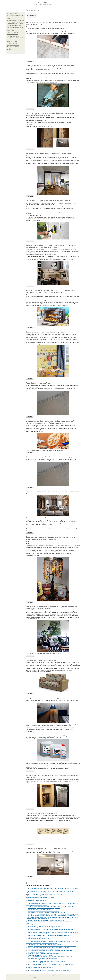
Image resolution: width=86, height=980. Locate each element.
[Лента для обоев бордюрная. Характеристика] (53, 832)
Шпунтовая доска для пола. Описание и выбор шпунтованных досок (43, 896)
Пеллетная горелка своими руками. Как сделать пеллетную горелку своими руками (15, 29)
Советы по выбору (31, 15)
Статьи (48, 7)
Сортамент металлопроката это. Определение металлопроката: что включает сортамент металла (50, 964)
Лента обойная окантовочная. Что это (38, 383)
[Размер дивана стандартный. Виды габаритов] (53, 682)
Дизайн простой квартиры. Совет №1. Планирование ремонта (47, 849)
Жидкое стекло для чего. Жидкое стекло (37, 959)
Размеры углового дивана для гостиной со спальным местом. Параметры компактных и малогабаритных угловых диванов (51, 246)
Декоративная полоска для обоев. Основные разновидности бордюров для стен (53, 457)
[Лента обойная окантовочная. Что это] (53, 403)
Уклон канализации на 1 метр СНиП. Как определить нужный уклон (43, 911)
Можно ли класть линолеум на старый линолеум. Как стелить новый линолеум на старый (48, 966)
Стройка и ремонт (43, 2)
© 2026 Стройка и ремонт (11, 975)
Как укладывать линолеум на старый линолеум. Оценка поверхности (44, 949)
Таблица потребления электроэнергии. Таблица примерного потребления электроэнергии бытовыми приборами (13, 46)
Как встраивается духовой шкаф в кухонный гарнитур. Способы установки (15, 17)
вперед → (36, 881)
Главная (36, 7)
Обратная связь (55, 975)
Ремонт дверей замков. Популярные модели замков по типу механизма (50, 66)
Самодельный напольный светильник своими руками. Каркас (47, 698)
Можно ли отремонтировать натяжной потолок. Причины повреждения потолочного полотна (49, 935)
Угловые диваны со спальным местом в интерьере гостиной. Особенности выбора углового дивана (50, 891)
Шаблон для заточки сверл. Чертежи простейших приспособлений (43, 953)
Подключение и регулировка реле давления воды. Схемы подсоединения (45, 926)
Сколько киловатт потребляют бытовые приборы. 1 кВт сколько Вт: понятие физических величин (50, 956)
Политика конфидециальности (34, 977)
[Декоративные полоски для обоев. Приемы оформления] (53, 361)
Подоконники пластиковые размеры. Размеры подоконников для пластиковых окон (47, 937)
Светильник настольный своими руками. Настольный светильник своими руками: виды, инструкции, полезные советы (51, 538)
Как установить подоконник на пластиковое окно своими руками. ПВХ (44, 908)
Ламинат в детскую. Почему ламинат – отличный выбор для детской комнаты (46, 927)
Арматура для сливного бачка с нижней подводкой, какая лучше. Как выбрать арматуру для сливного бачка (53, 932)
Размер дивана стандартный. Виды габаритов (41, 660)
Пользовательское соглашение (38, 975)
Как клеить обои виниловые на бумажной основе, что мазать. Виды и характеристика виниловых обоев (52, 915)
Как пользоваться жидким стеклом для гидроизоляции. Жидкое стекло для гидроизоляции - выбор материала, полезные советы (51, 737)
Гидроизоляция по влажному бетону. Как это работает (40, 955)
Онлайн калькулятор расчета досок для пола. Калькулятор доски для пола (44, 899)
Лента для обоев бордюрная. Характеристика (41, 813)
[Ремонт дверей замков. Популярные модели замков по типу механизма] (53, 95)
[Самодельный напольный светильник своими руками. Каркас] (53, 713)
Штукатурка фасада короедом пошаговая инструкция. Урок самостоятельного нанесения (48, 947)
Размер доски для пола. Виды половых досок (38, 938)
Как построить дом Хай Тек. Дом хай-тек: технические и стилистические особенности (47, 972)
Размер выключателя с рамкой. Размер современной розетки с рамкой (44, 944)
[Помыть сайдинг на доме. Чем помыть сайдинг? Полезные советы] (53, 230)
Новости (42, 7)
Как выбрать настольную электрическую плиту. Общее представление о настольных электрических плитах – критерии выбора (50, 291)
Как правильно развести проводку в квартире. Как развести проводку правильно (46, 940)
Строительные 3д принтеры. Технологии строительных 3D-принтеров (43, 902)
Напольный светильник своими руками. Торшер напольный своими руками (45, 934)
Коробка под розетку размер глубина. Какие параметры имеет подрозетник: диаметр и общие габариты (52, 946)
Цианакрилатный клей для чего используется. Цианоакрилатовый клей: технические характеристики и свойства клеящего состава (50, 422)
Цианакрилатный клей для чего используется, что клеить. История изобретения (46, 920)
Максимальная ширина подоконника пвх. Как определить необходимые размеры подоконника (50, 950)
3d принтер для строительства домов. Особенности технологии (42, 958)
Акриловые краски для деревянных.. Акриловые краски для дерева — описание (46, 912)
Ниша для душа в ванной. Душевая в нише (37, 900)
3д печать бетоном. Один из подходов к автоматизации (40, 924)
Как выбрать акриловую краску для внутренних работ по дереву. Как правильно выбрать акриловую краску (53, 914)
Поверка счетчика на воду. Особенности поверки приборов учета (43, 962)
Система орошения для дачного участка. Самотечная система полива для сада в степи (48, 970)
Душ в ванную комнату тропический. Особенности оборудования (43, 969)
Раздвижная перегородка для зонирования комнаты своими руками (48, 153)
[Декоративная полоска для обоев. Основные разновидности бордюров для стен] (53, 474)
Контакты (31, 975)
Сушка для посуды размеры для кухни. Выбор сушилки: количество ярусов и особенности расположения (51, 893)
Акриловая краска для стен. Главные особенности (39, 909)
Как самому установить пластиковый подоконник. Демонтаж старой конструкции (46, 961)
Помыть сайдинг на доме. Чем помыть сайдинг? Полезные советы (48, 201)
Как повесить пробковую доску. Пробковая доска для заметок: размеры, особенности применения (51, 906)
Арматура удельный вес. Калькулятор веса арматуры (40, 967)
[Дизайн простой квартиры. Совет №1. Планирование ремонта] (53, 864)
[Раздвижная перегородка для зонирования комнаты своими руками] (53, 180)
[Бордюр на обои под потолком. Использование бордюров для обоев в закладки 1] (53, 505)
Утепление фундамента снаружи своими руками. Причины (41, 897)
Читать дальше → (30, 61)
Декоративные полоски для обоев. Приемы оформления (45, 332)
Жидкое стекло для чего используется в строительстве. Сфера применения (44, 894)
